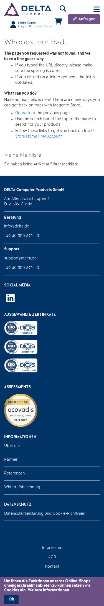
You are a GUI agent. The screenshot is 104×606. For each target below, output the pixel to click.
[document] (52, 591)
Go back (22, 113)
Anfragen (86, 19)
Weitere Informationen (48, 590)
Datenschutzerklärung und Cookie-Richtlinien (44, 514)
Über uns (12, 446)
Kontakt (52, 567)
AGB (52, 557)
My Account (51, 137)
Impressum (52, 548)
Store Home (26, 137)
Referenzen (14, 473)
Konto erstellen (41, 26)
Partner (10, 460)
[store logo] (27, 9)
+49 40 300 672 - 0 (21, 236)
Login (22, 26)
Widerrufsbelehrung (22, 487)
